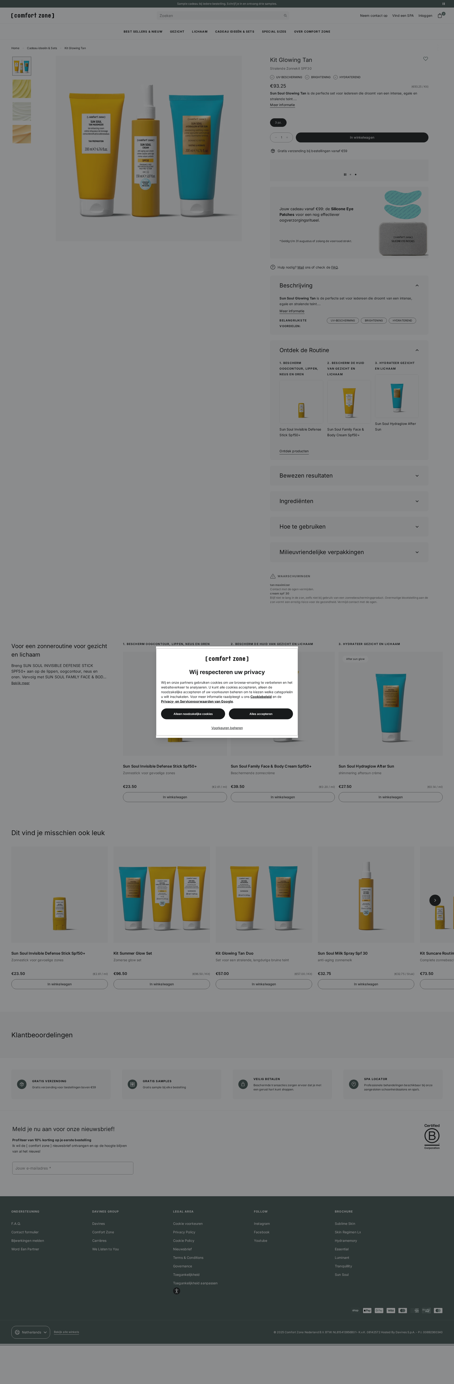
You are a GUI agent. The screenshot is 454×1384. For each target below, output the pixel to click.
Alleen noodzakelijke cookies (193, 714)
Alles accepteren (260, 714)
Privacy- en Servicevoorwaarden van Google (197, 701)
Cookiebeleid (261, 697)
